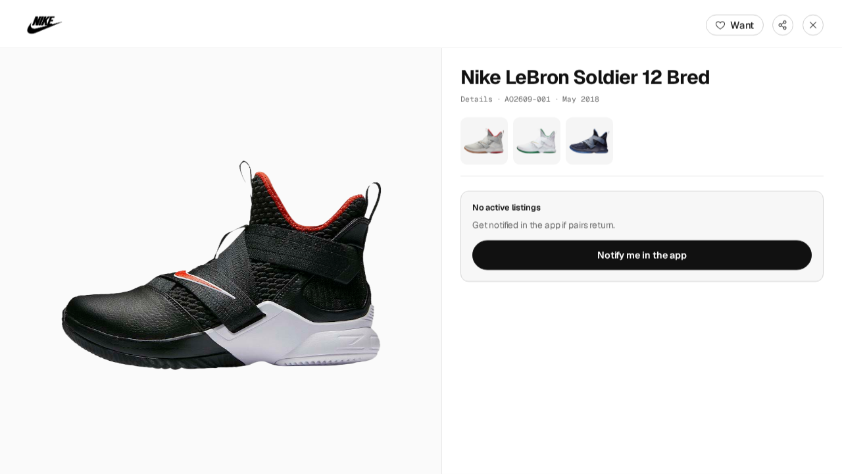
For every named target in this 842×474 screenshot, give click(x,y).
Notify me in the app (642, 255)
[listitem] (484, 141)
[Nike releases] (44, 25)
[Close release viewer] (813, 25)
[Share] (782, 25)
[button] (220, 261)
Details (476, 99)
